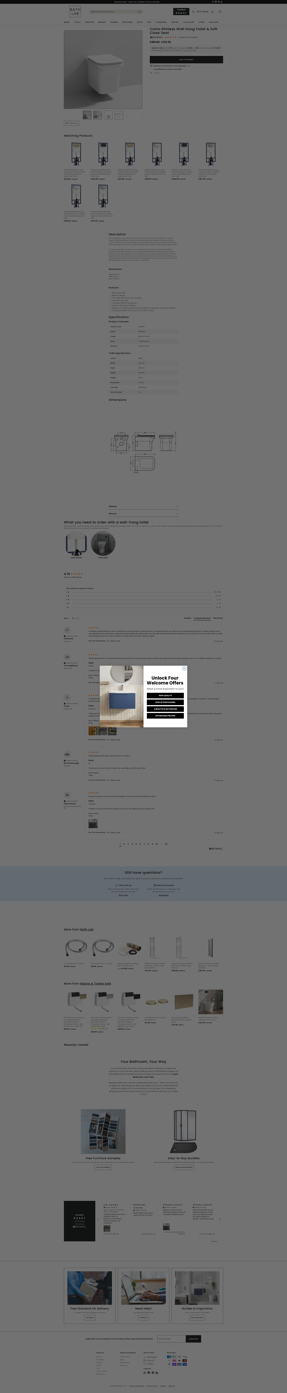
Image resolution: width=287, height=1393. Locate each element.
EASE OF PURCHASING (165, 702)
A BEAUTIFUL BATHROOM (165, 709)
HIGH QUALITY (165, 695)
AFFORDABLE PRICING (165, 715)
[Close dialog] (184, 668)
